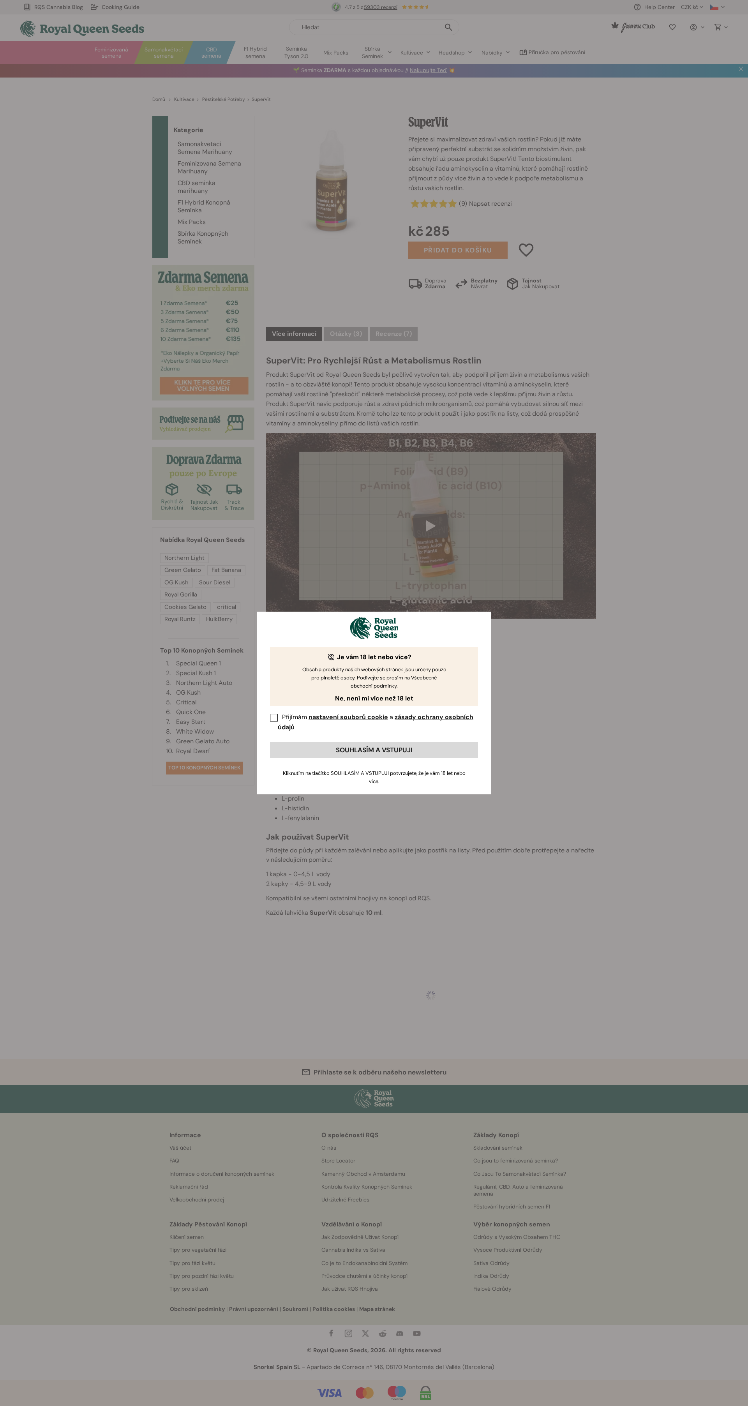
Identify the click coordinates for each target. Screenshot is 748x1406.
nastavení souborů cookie (348, 717)
